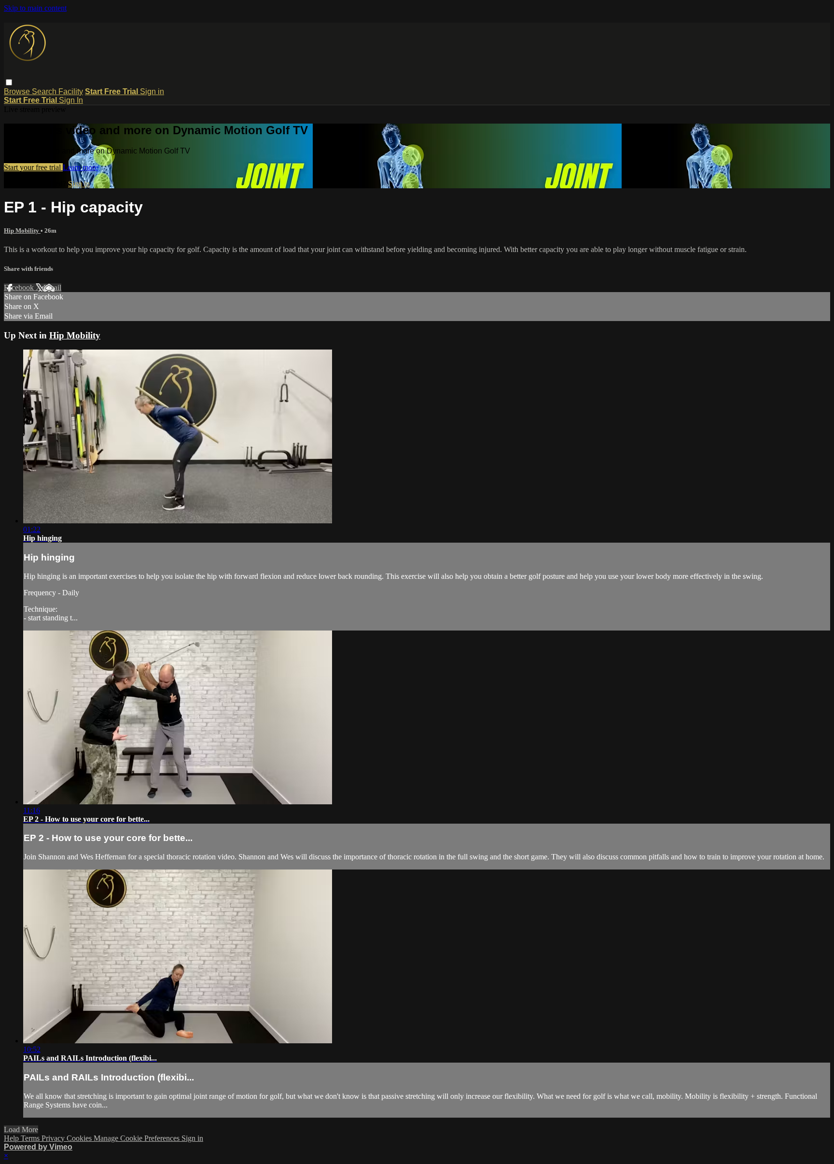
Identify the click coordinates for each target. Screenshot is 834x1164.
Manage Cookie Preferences (137, 1138)
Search (45, 91)
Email (52, 287)
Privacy (54, 1138)
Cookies (80, 1138)
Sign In (71, 100)
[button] (9, 82)
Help (12, 1138)
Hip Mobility (22, 230)
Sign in (152, 91)
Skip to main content (35, 8)
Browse (18, 91)
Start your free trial (33, 167)
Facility (70, 91)
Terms (31, 1138)
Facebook (20, 287)
